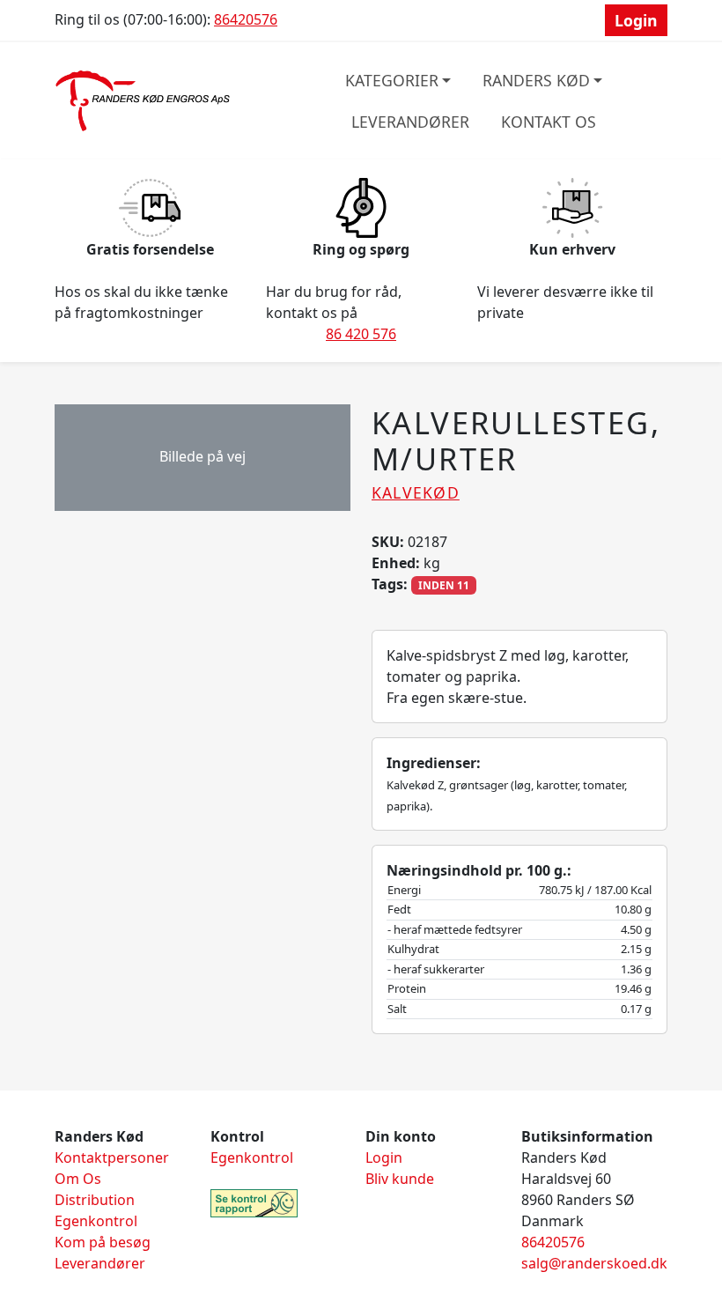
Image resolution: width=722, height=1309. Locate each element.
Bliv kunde (399, 1178)
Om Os (78, 1178)
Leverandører (410, 121)
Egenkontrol (96, 1221)
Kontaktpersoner (112, 1157)
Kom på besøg (103, 1242)
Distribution (95, 1199)
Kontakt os (548, 121)
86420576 (245, 19)
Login (636, 20)
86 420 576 (361, 334)
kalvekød (416, 492)
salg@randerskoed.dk (594, 1263)
